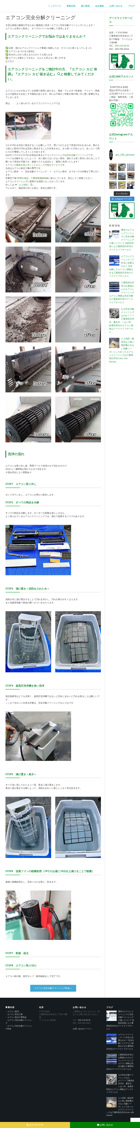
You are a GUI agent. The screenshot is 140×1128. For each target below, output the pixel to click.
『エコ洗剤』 (23, 184)
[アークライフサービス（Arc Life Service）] (25, 6)
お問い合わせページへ (82, 1029)
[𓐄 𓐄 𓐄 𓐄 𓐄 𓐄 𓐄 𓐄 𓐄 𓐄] (122, 185)
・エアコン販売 (12, 1011)
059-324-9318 (122, 45)
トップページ (54, 6)
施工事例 (85, 6)
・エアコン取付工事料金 (16, 1017)
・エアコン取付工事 (14, 1014)
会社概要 (99, 6)
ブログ (131, 6)
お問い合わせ (115, 6)
